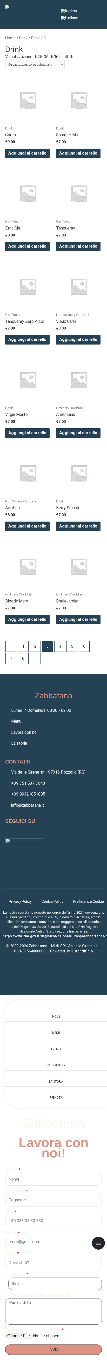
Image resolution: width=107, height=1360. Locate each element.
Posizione (15, 1274)
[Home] (56, 1011)
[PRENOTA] (56, 1092)
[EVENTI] (56, 1044)
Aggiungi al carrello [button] (27, 153)
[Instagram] (25, 831)
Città (10, 1253)
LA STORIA (56, 1081)
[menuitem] (69, 10)
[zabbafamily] (56, 1060)
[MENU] (56, 1027)
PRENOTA (56, 1097)
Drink (23, 38)
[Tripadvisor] (41, 831)
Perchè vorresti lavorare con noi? (38, 1295)
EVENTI (56, 1049)
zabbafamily (56, 1065)
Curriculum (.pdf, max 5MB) (33, 1329)
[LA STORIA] (56, 1076)
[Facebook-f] (10, 831)
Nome (11, 1169)
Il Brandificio (82, 951)
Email (11, 1232)
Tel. (9, 1211)
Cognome (15, 1190)
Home (10, 38)
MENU (56, 1033)
